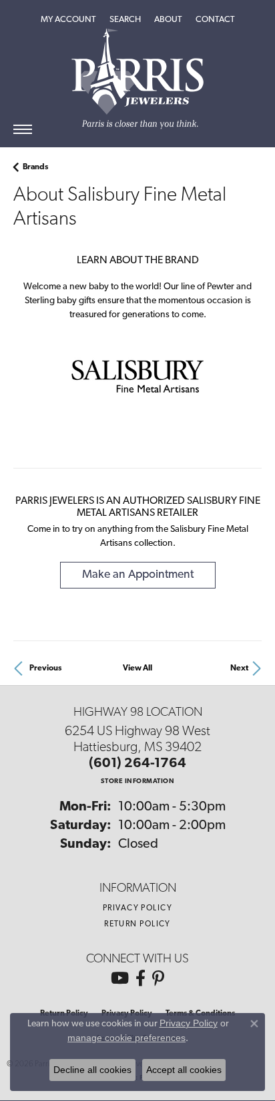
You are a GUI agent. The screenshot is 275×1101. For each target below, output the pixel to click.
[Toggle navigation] (22, 129)
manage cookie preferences (126, 1037)
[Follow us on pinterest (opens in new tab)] (158, 978)
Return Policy (137, 924)
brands (35, 167)
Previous (45, 668)
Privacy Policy (137, 908)
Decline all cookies (92, 1069)
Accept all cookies (184, 1069)
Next (239, 668)
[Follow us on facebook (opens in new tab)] (140, 978)
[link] (215, 20)
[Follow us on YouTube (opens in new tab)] (120, 978)
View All (137, 668)
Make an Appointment (138, 574)
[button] (68, 20)
